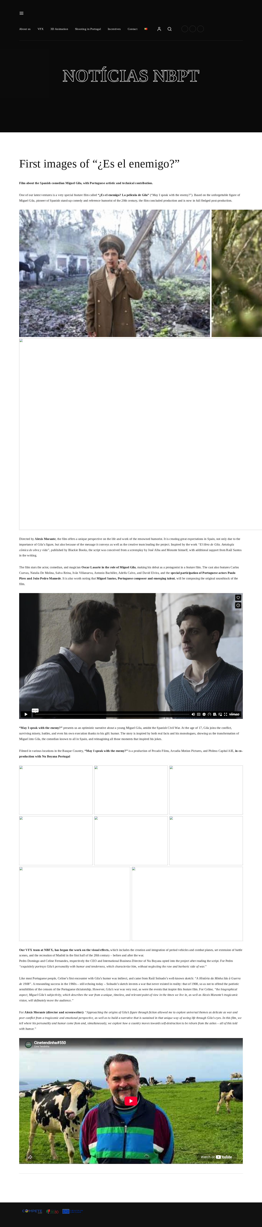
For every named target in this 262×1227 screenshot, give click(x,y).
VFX (41, 28)
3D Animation (59, 28)
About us (25, 28)
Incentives (114, 28)
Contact (132, 28)
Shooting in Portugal (88, 28)
